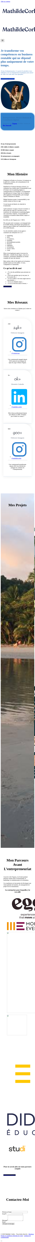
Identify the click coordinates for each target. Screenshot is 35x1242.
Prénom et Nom (6, 1212)
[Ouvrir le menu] (2, 40)
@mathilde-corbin (16, 407)
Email (4, 1214)
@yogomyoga (15, 353)
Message (5, 1220)
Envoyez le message (8, 1223)
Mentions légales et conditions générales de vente (17, 1235)
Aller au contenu (5, 1)
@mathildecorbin (16, 458)
